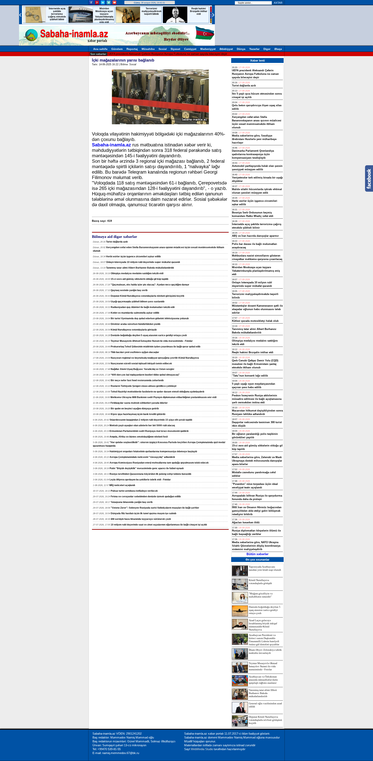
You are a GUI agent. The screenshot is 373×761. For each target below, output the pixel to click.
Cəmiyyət (190, 48)
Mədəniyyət (208, 48)
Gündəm (117, 48)
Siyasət (175, 48)
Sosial (163, 48)
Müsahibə (148, 48)
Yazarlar (254, 48)
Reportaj (132, 48)
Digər (266, 48)
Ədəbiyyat (226, 48)
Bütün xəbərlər (257, 554)
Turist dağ (114, 53)
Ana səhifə (100, 48)
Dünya (241, 48)
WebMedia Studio (202, 749)
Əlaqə (278, 48)
